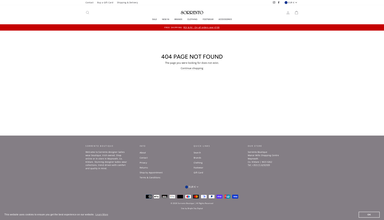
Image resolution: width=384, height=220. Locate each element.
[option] (192, 27)
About (143, 152)
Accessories (225, 19)
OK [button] (369, 214)
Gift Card (198, 172)
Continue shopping (192, 68)
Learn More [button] (101, 214)
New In (165, 19)
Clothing (192, 19)
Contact (90, 2)
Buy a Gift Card (105, 2)
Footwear (208, 19)
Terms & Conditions (150, 177)
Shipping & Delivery (127, 2)
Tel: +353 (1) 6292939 (259, 165)
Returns (144, 167)
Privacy (143, 162)
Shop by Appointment (151, 172)
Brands (178, 19)
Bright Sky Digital (195, 208)
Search (197, 152)
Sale (154, 19)
